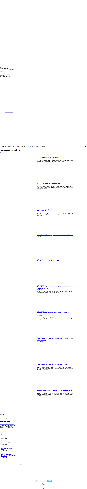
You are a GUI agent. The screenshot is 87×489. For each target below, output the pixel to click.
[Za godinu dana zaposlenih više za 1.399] (18, 271)
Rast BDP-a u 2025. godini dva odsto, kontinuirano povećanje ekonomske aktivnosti (54, 287)
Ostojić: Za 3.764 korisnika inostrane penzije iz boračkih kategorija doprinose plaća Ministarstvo (8, 455)
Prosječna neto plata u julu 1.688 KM (47, 157)
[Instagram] (74, 78)
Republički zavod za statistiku (40, 259)
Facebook (3, 470)
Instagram (3, 471)
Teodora (38, 184)
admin (37, 315)
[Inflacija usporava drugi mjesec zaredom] (18, 193)
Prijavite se (49, 480)
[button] (85, 146)
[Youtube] (78, 78)
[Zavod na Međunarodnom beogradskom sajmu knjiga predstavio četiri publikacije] (18, 348)
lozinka (9, 70)
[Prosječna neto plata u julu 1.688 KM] (18, 167)
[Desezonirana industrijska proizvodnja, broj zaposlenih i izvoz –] (18, 400)
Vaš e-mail (9, 74)
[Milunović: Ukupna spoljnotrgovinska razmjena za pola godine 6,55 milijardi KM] (18, 219)
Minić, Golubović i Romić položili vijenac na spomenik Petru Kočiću (7, 425)
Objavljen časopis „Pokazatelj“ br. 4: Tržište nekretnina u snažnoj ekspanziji (53, 313)
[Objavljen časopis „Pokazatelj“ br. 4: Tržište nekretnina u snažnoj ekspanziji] (18, 323)
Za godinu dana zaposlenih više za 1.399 (48, 261)
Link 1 (1, 152)
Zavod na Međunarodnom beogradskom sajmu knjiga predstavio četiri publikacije (55, 339)
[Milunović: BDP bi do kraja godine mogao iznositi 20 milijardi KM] (18, 245)
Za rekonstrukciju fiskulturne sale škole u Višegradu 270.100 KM (8, 443)
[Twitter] (76, 78)
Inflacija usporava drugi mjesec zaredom (48, 183)
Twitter (3, 472)
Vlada (1, 434)
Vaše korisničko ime (11, 69)
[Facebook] (72, 78)
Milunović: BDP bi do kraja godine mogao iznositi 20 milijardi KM (55, 235)
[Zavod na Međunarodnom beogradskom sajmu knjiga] (18, 374)
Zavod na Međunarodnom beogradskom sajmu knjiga (52, 364)
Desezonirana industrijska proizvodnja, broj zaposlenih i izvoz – (55, 390)
